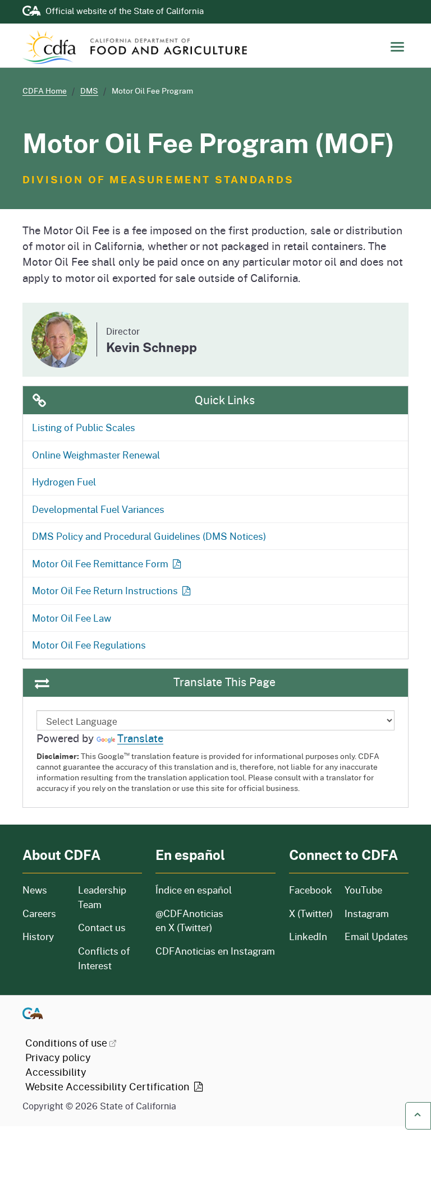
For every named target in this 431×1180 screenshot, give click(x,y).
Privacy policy (58, 1057)
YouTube (363, 890)
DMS (89, 90)
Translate (140, 738)
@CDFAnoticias (189, 920)
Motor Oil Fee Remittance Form (100, 563)
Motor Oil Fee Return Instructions (105, 590)
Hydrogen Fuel (64, 481)
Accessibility (55, 1072)
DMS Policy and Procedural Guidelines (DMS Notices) (149, 536)
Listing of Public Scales (83, 427)
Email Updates (376, 936)
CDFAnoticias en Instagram (215, 951)
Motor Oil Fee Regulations (89, 644)
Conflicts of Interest (104, 958)
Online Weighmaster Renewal (96, 454)
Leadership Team (102, 897)
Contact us (102, 927)
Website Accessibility (108, 1086)
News (43, 890)
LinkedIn (308, 936)
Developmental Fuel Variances (98, 509)
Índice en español (193, 890)
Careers (43, 913)
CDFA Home (44, 90)
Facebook (310, 890)
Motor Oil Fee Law (71, 617)
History (43, 936)
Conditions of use (66, 1042)
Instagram (367, 913)
